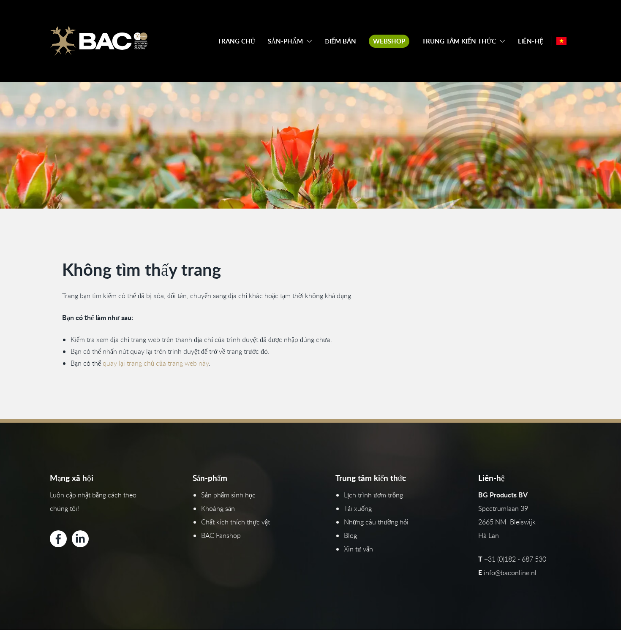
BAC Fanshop (221, 535)
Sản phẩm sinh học (228, 495)
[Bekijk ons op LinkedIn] (80, 538)
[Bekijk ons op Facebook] (58, 538)
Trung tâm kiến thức (459, 41)
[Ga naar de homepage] (99, 41)
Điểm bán (340, 41)
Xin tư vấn (358, 549)
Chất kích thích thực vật (235, 522)
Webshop (389, 41)
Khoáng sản (218, 508)
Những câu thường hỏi (376, 522)
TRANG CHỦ (236, 41)
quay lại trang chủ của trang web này (156, 363)
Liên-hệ (530, 41)
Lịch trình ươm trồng (373, 495)
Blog (350, 535)
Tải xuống (358, 508)
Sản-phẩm (285, 41)
